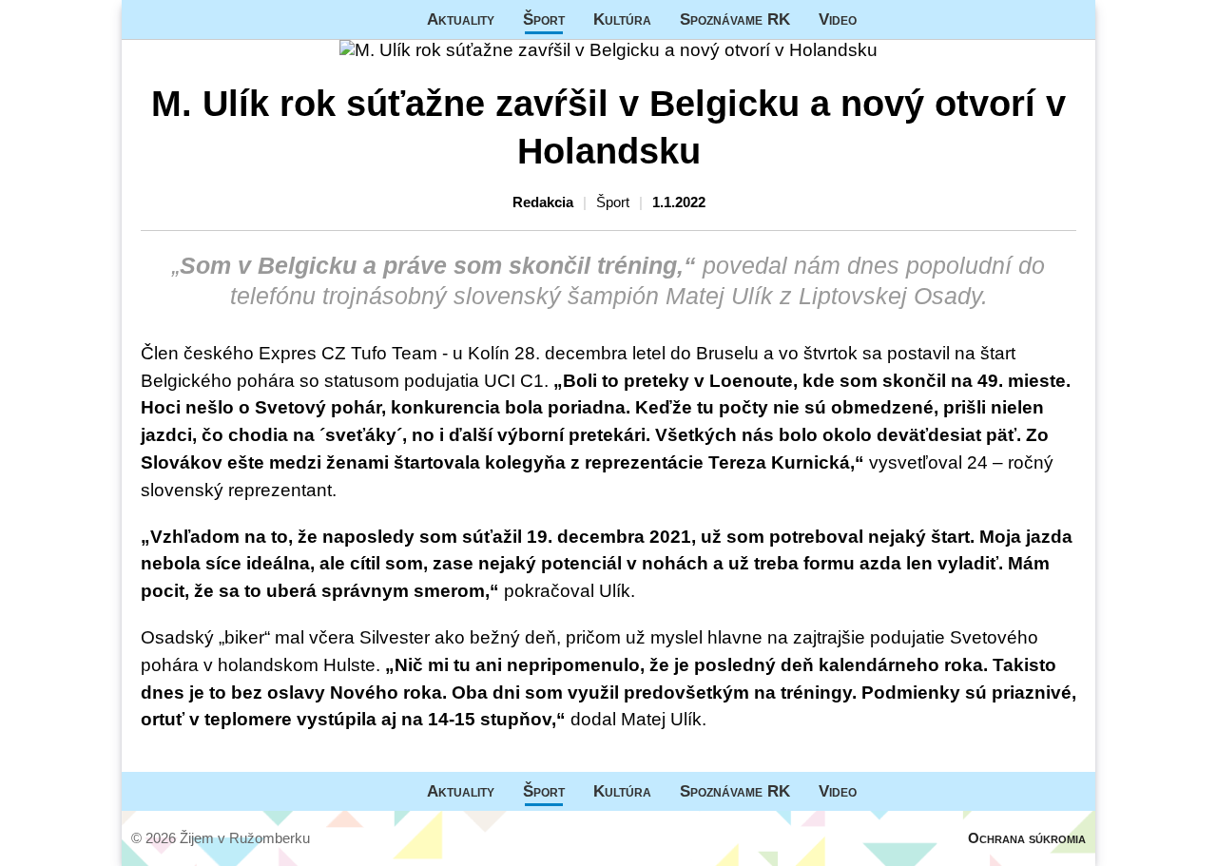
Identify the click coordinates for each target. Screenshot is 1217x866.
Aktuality (460, 19)
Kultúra (622, 19)
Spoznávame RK (735, 19)
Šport (544, 19)
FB (885, 19)
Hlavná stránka (193, 19)
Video (838, 19)
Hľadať (1071, 19)
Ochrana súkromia (1027, 838)
